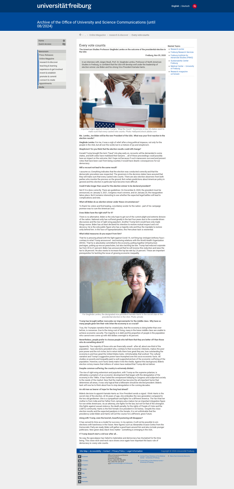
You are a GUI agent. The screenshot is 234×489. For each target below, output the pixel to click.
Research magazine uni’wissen (179, 72)
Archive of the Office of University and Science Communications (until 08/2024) (96, 24)
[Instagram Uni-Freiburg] (79, 465)
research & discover (118, 35)
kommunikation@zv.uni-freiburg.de (121, 463)
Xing (83, 473)
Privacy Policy (118, 451)
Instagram (85, 465)
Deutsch (185, 6)
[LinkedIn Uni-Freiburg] (79, 477)
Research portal (177, 49)
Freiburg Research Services (182, 52)
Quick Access (45, 44)
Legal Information (135, 451)
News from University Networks (180, 456)
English (175, 6)
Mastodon (85, 481)
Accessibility (95, 451)
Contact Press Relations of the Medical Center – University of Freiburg (152, 457)
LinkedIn (84, 477)
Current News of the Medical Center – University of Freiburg (152, 461)
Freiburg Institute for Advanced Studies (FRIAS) (182, 56)
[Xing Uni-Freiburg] (79, 473)
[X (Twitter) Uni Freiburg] (79, 460)
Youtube (84, 469)
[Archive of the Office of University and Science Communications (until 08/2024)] (181, 21)
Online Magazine (97, 35)
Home (80, 35)
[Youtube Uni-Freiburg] (79, 469)
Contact (106, 451)
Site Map (84, 451)
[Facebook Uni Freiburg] (79, 456)
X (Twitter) (85, 460)
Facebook (85, 456)
